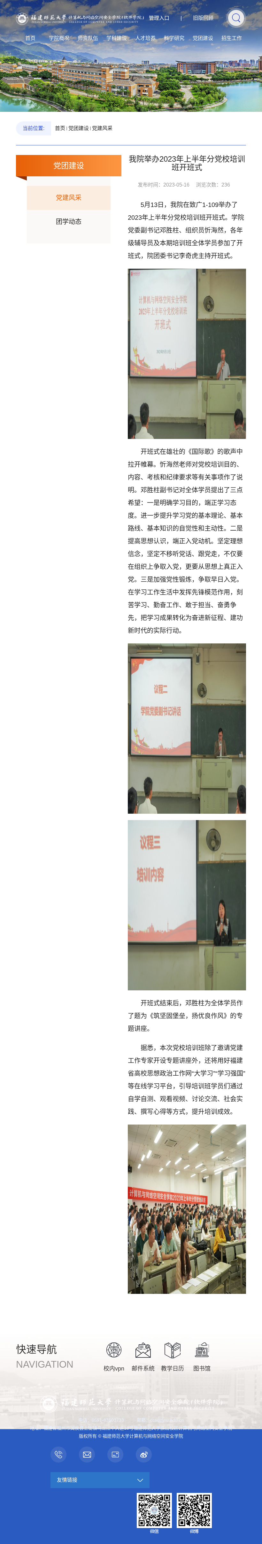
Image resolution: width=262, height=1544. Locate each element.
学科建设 (116, 38)
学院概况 (59, 38)
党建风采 (102, 128)
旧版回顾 (203, 18)
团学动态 (68, 221)
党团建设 (203, 38)
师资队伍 (88, 38)
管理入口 (159, 18)
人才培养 (145, 38)
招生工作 (231, 38)
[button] (236, 17)
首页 (30, 38)
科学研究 (174, 38)
